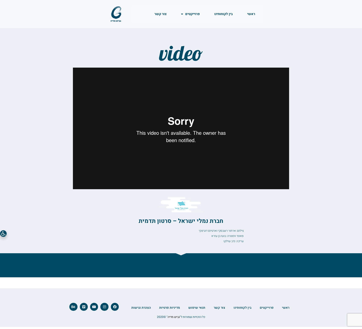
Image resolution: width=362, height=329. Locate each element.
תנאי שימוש (196, 307)
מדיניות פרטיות (169, 307)
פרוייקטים (192, 14)
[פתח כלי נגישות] (3, 233)
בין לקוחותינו (223, 14)
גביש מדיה (174, 317)
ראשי (251, 14)
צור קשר (160, 14)
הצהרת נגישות (141, 307)
